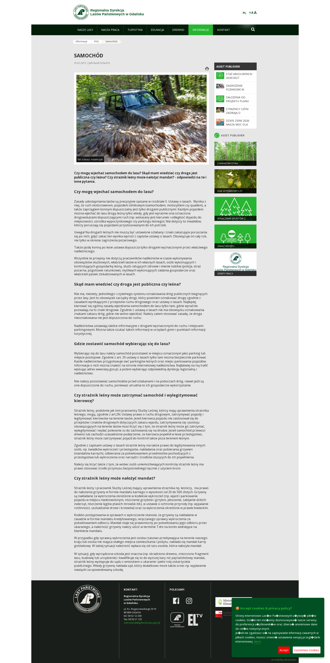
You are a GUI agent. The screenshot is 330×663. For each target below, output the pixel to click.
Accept (284, 650)
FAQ (96, 41)
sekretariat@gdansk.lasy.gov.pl (142, 622)
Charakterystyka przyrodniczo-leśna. (230, 165)
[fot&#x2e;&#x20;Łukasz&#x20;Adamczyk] (141, 118)
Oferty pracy (225, 273)
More (257, 641)
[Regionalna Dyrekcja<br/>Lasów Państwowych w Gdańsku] (81, 12)
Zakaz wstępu (225, 246)
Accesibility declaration (283, 659)
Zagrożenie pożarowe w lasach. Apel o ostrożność (236, 91)
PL (244, 13)
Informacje (81, 41)
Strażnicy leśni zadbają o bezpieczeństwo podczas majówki (238, 114)
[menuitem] (85, 29)
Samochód (111, 41)
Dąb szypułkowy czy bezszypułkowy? (230, 192)
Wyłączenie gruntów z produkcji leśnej (231, 220)
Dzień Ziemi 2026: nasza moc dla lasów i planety (238, 124)
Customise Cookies (306, 650)
